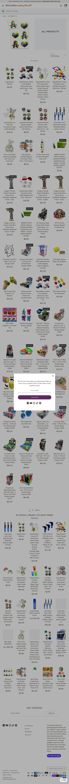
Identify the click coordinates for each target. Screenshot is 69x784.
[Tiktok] (37, 403)
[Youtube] (31, 403)
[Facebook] (28, 403)
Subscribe (34, 397)
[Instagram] (34, 403)
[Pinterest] (40, 403)
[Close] (53, 376)
